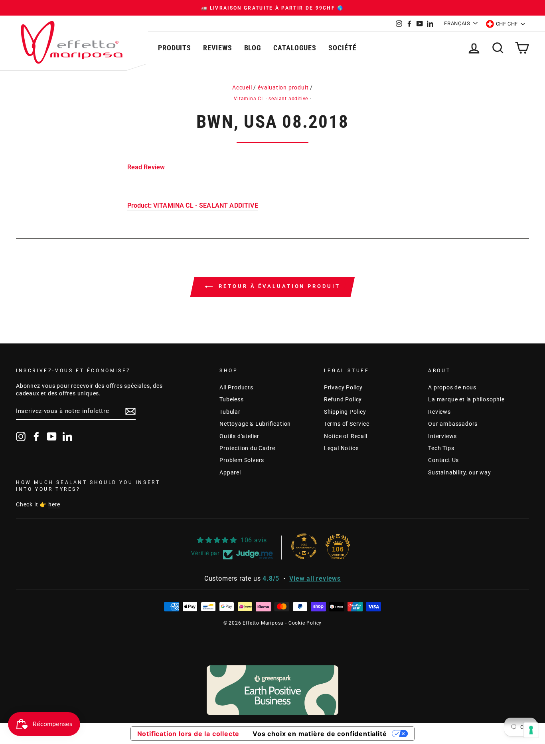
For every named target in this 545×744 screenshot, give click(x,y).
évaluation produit (283, 87)
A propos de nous (452, 387)
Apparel (230, 472)
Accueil (242, 87)
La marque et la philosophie (466, 399)
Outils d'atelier (239, 436)
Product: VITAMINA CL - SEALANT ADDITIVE (192, 205)
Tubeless (231, 399)
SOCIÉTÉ (342, 48)
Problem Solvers (241, 460)
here (54, 504)
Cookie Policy (305, 623)
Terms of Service (346, 424)
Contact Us (443, 460)
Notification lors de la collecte (188, 734)
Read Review (146, 167)
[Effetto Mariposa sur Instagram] (21, 436)
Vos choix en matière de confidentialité (320, 734)
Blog (253, 48)
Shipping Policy (345, 412)
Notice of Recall (345, 436)
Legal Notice (341, 448)
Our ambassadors (453, 424)
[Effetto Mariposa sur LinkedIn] (67, 436)
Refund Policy (343, 399)
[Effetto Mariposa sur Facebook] (36, 436)
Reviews (217, 48)
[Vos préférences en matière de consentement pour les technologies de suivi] (531, 730)
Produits (174, 48)
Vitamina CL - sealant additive (271, 98)
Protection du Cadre (247, 448)
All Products (236, 387)
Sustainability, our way (459, 472)
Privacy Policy (343, 387)
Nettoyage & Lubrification (255, 424)
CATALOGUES (294, 48)
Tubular (230, 412)
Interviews (442, 436)
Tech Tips (441, 448)
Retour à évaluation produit (278, 286)
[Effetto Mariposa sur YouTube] (52, 436)
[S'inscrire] (130, 411)
